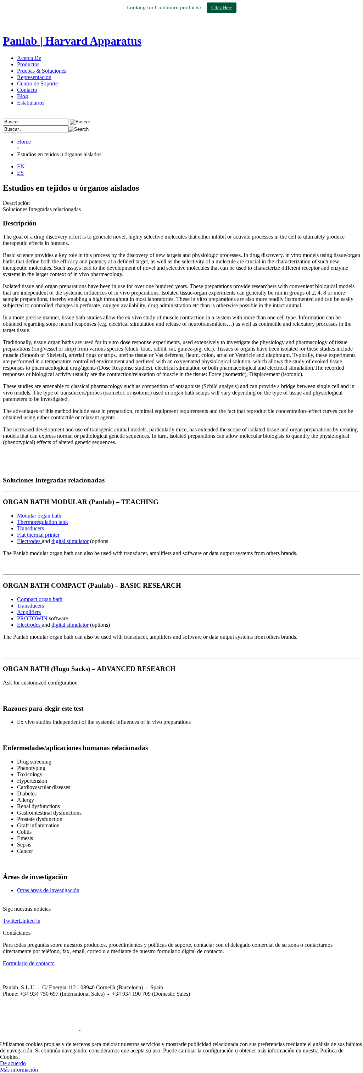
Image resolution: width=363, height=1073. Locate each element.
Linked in (29, 921)
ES (20, 173)
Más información (19, 1070)
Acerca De (29, 58)
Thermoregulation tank (42, 522)
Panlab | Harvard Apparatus (72, 40)
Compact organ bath (39, 599)
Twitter (11, 921)
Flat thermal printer (38, 535)
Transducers (30, 528)
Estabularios (30, 103)
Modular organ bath (39, 516)
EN (21, 166)
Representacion (34, 77)
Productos (28, 64)
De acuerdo (13, 1063)
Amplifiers (29, 612)
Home (24, 142)
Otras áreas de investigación (48, 890)
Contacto (27, 90)
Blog (22, 96)
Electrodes (29, 541)
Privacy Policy (98, 1030)
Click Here (221, 7)
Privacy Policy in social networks (40, 1030)
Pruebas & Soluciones (41, 71)
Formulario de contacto (29, 963)
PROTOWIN (33, 618)
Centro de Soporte (37, 83)
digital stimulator (70, 541)
